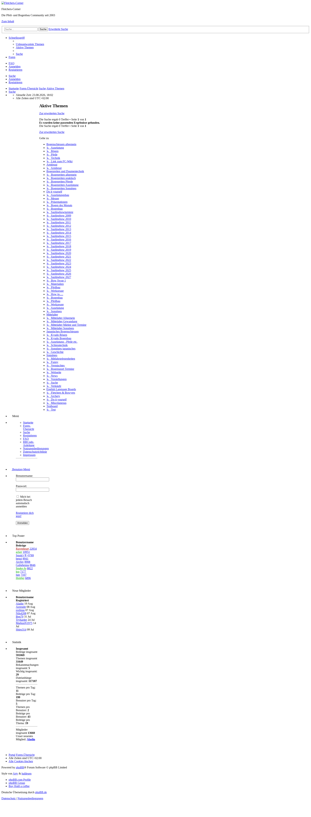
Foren (12, 57)
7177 (23, 571)
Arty (15, 773)
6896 (28, 578)
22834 (33, 548)
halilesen (26, 773)
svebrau (20, 610)
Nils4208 (21, 613)
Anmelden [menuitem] (15, 66)
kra (17, 571)
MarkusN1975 (24, 623)
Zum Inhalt (7, 21)
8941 (25, 558)
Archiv (20, 561)
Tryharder (21, 619)
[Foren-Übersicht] (12, 2)
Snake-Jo (21, 568)
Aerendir (21, 606)
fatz (18, 574)
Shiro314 (21, 629)
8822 (30, 568)
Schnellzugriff (17, 37)
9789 (31, 555)
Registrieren (15, 82)
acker (19, 551)
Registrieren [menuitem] (15, 69)
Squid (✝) (21, 555)
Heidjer (20, 578)
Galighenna (22, 565)
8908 (27, 561)
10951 (26, 551)
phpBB (20, 767)
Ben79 (19, 616)
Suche (12, 75)
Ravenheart (22, 548)
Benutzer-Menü (21, 469)
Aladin (20, 603)
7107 (23, 574)
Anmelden (15, 79)
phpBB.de (41, 792)
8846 (32, 565)
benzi (19, 558)
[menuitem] (30, 44)
